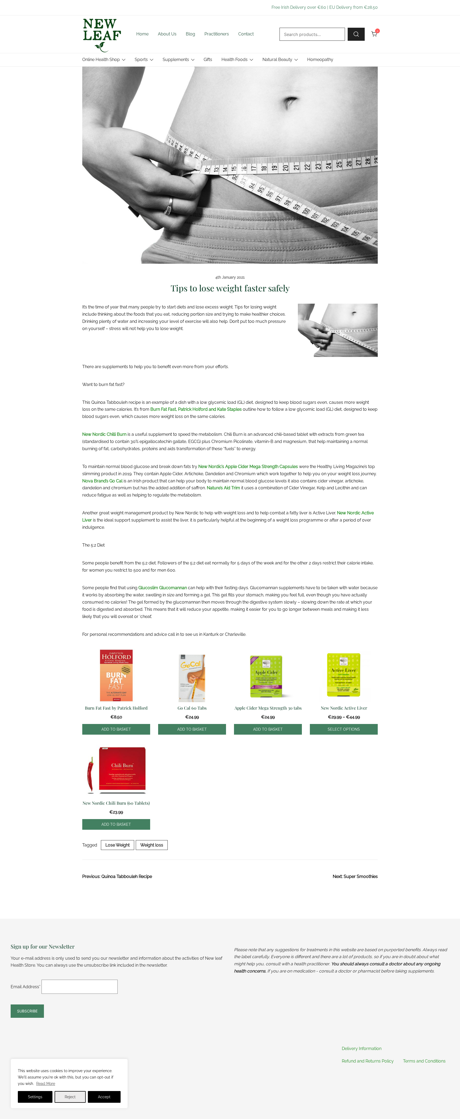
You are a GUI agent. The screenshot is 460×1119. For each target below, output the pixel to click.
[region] (69, 1083)
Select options (344, 729)
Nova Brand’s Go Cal (102, 480)
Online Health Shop (101, 59)
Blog (190, 33)
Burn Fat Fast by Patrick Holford (116, 708)
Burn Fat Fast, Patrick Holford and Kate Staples (196, 409)
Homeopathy (320, 59)
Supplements (176, 59)
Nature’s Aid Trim (223, 487)
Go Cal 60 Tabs (192, 708)
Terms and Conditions (424, 1061)
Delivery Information (361, 1048)
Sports (141, 59)
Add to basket (116, 729)
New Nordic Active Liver (344, 708)
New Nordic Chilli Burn (104, 434)
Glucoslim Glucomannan (162, 587)
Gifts (208, 59)
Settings (35, 1097)
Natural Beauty (277, 59)
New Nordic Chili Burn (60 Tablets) (116, 803)
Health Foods (234, 59)
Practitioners (216, 33)
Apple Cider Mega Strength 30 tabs (268, 708)
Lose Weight (117, 845)
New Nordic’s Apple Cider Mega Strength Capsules (248, 466)
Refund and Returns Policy (368, 1061)
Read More (45, 1083)
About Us (167, 33)
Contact (246, 33)
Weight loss (151, 845)
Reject (70, 1097)
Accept (104, 1097)
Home (142, 33)
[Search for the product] (356, 34)
